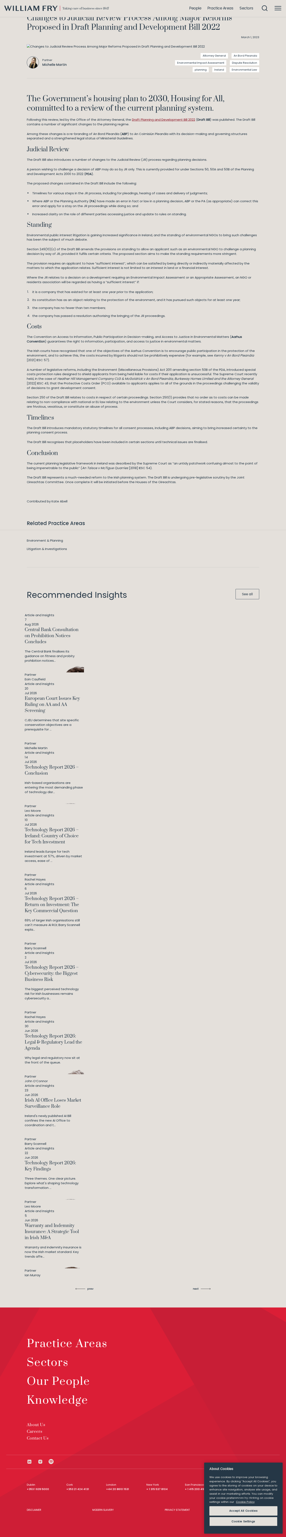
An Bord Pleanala (245, 56)
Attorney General (214, 56)
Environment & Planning (45, 540)
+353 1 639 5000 (38, 1489)
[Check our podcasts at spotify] (51, 1461)
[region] (243, 1498)
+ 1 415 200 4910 (196, 1489)
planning (201, 70)
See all (247, 594)
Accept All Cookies (243, 1511)
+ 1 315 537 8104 (157, 1489)
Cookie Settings (243, 1521)
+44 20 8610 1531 (117, 1489)
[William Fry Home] (56, 8)
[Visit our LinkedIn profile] (32, 1461)
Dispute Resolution (244, 63)
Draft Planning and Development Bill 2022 (163, 119)
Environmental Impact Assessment (200, 63)
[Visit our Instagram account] (43, 1461)
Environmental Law (244, 70)
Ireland (219, 70)
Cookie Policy (245, 1502)
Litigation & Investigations (47, 549)
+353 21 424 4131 (77, 1489)
